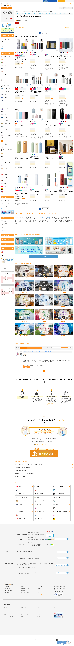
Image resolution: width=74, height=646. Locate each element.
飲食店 (22, 609)
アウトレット (58, 518)
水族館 (55, 607)
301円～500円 (3, 46)
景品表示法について (40, 588)
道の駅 (22, 616)
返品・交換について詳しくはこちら (61, 565)
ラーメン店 (56, 609)
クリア (70, 347)
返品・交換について (7, 592)
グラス (5, 82)
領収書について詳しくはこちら (61, 551)
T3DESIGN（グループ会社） (59, 591)
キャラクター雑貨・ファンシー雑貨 (62, 511)
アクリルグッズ (39, 515)
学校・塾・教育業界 (40, 609)
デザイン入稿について (8, 590)
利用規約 (22, 586)
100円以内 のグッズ (4, 41)
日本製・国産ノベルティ (8, 162)
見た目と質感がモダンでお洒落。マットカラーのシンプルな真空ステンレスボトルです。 (65, 203)
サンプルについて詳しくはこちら (61, 572)
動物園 (38, 616)
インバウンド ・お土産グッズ (6, 144)
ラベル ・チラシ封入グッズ (7, 160)
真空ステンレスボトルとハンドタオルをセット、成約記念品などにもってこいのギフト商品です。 (51, 68)
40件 (68, 22)
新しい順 (23, 347)
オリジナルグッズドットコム (44, 217)
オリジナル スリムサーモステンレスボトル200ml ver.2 (37, 351)
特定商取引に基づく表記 (25, 588)
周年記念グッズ (5, 224)
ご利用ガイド (6, 586)
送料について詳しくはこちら (62, 557)
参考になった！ (26, 367)
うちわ (5, 138)
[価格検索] (13, 39)
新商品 (20, 486)
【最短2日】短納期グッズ (23, 518)
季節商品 (5, 97)
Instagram (5, 251)
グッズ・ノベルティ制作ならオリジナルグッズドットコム (25, 13)
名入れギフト (21, 515)
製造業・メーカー (7, 614)
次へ (47, 33)
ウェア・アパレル (40, 493)
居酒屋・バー (23, 612)
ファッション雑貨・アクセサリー (61, 493)
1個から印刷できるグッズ (41, 518)
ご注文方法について (7, 588)
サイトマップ (39, 590)
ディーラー (39, 612)
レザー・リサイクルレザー (8, 156)
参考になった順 (38, 347)
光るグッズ (57, 515)
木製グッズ (6, 168)
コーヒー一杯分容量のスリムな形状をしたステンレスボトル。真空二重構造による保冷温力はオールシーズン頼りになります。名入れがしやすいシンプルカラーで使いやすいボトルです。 (36, 204)
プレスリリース (40, 592)
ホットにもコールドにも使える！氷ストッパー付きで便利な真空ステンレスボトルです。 (65, 68)
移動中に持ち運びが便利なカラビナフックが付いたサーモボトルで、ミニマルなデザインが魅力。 (36, 104)
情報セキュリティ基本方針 (25, 592)
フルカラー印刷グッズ (7, 191)
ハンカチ (5, 117)
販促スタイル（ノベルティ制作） (59, 586)
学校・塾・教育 (6, 206)
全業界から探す (6, 200)
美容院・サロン (23, 607)
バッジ (5, 180)
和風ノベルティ (6, 165)
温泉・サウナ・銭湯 (24, 614)
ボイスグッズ (6, 177)
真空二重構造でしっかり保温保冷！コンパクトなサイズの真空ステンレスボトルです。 (65, 170)
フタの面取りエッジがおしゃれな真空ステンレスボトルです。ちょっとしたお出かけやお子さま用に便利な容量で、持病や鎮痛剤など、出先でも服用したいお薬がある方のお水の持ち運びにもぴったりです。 (51, 204)
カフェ (5, 607)
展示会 (5, 221)
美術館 (38, 614)
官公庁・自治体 (6, 203)
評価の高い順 (31, 347)
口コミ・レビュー (40, 586)
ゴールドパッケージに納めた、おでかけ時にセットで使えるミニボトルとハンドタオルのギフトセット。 (51, 170)
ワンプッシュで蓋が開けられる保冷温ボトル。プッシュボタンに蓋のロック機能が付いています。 (21, 170)
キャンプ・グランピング (8, 616)
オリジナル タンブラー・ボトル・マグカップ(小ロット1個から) (47, 13)
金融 (5, 612)
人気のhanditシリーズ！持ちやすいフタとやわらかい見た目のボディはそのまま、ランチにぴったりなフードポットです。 (36, 137)
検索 (64, 347)
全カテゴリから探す (7, 56)
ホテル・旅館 (6, 609)
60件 (71, 22)
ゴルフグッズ (6, 129)
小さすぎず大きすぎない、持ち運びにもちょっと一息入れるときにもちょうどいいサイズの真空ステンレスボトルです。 (36, 170)
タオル (5, 114)
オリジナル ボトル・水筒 (63, 13)
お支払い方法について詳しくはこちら (60, 538)
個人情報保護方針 (24, 590)
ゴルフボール (6, 132)
